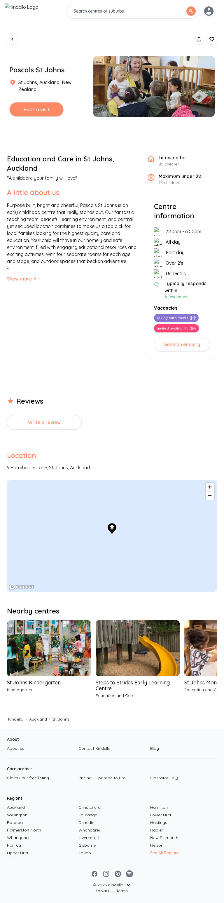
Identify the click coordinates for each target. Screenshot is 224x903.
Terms (120, 890)
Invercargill (88, 837)
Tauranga (87, 814)
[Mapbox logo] (21, 586)
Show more (19, 279)
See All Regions (164, 852)
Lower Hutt (160, 814)
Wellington (17, 814)
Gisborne (87, 845)
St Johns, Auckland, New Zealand (44, 85)
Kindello (15, 719)
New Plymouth (164, 837)
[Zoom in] (210, 487)
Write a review (44, 422)
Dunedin (86, 822)
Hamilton (159, 807)
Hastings (158, 822)
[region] (112, 536)
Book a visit (36, 109)
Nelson (156, 845)
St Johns (61, 719)
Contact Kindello (94, 748)
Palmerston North (24, 830)
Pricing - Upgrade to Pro (102, 777)
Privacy (103, 890)
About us (15, 748)
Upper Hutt (17, 852)
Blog (154, 748)
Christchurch (90, 807)
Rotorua (15, 822)
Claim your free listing (28, 777)
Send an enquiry (182, 344)
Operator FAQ (164, 777)
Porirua (14, 845)
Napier (156, 830)
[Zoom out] (210, 495)
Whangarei (89, 830)
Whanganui (18, 837)
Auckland (38, 719)
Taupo (84, 852)
